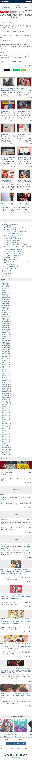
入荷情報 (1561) (6, 274)
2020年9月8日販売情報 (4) (12, 253)
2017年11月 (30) (6, 447)
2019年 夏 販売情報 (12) (11, 259)
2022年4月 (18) (6, 349)
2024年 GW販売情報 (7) (11, 237)
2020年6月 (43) (6, 390)
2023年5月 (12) (6, 325)
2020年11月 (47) (6, 381)
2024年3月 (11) (6, 307)
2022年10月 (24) (6, 338)
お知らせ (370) (6, 275)
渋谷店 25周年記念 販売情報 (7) (13, 240)
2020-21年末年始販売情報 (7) (12, 251)
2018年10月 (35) (6, 427)
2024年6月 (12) (6, 301)
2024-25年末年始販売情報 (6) (12, 233)
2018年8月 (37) (6, 430)
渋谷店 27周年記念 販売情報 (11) (13, 235)
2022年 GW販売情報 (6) (11, 242)
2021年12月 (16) (6, 357)
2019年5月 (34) (6, 414)
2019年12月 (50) (6, 401)
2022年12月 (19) (6, 334)
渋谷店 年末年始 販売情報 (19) (12, 239)
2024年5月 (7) (6, 303)
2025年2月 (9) (6, 287)
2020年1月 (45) (6, 399)
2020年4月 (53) (6, 393)
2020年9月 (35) (6, 384)
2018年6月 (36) (6, 434)
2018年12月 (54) (6, 423)
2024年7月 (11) (6, 299)
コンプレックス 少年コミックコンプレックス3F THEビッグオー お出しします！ (24, 205)
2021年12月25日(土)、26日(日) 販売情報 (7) (17, 244)
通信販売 (18, 7)
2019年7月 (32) (6, 410)
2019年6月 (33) (6, 412)
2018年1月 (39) (6, 443)
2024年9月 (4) (6, 296)
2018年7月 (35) (6, 432)
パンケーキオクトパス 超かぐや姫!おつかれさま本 (6, 735)
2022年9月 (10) (6, 340)
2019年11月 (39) (6, 403)
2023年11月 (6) (6, 314)
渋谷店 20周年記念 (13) (11, 268)
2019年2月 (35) (6, 419)
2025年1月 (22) (6, 288)
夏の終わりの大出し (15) (11, 264)
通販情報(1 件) (19, 12)
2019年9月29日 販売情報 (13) (12, 257)
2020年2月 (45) (6, 397)
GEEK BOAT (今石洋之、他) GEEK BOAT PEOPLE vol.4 (21, 735)
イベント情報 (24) (7, 226)
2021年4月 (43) (6, 371)
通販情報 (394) (6, 272)
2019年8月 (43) (6, 408)
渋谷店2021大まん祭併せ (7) (10, 224)
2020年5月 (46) (6, 392)
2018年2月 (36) (6, 441)
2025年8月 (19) (6, 285)
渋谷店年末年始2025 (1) (11, 229)
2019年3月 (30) (6, 417)
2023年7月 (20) (6, 322)
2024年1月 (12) (6, 311)
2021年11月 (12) (6, 358)
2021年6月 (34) (6, 368)
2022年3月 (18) (6, 351)
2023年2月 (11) (6, 331)
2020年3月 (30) (6, 395)
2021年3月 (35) (6, 373)
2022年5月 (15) (6, 347)
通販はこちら (16, 743)
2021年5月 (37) (6, 370)
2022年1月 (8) (6, 355)
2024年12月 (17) (6, 290)
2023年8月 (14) (6, 320)
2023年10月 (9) (6, 316)
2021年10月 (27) (6, 360)
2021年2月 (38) (6, 375)
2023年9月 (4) (6, 318)
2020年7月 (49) (6, 388)
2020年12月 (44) (6, 379)
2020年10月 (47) (6, 382)
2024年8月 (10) (6, 298)
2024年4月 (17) (6, 305)
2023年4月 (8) (6, 327)
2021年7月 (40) (6, 366)
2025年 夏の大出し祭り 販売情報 (23, 569)
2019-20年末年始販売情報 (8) (12, 255)
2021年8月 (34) (6, 364)
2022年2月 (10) (6, 353)
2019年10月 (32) (6, 405)
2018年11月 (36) (6, 425)
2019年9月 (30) (6, 406)
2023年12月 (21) (6, 312)
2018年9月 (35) (6, 429)
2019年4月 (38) (6, 416)
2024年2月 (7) (6, 309)
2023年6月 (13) (6, 323)
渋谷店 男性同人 (6, 7)
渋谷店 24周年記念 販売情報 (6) (13, 250)
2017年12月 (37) (6, 445)
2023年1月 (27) (6, 333)
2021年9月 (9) (6, 362)
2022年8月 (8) (6, 342)
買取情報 (27, 7)
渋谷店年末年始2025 (26, 470)
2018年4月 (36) (6, 438)
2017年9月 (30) (6, 451)
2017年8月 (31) (6, 452)
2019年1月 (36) (6, 421)
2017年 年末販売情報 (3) (11, 266)
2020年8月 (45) (6, 386)
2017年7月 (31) (6, 454)
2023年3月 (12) (6, 329)
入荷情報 (29, 544)
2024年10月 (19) (6, 294)
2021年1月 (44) (6, 377)
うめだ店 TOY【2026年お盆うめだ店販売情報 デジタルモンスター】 (24, 113)
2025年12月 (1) (6, 283)
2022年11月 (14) (6, 336)
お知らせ (29, 494)
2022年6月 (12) (6, 346)
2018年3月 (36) (6, 440)
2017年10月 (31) (6, 449)
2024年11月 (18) (6, 292)
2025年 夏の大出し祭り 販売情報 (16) (15, 231)
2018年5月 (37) (6, 436)
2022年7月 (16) (6, 344)
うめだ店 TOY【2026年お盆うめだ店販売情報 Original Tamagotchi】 (8, 159)
